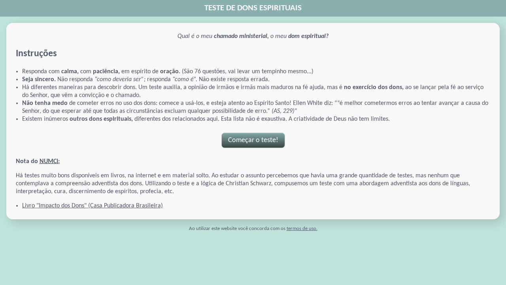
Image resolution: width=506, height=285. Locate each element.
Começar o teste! (253, 140)
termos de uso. (302, 228)
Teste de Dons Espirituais (253, 8)
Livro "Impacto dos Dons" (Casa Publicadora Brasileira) (92, 206)
